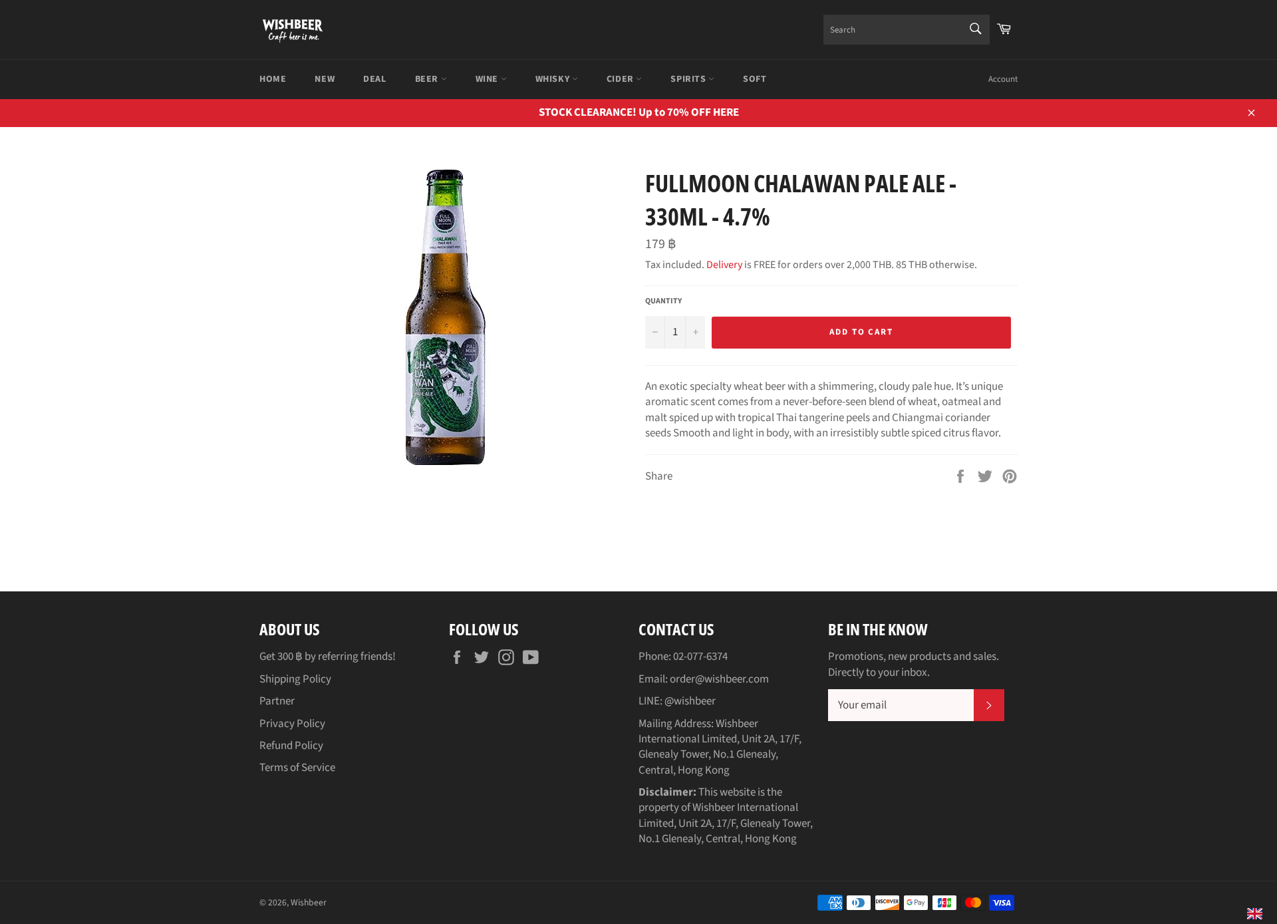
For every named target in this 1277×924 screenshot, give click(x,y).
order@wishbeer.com (719, 679)
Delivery (724, 264)
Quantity (663, 301)
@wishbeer (690, 701)
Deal (374, 79)
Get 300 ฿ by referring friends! (327, 657)
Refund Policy (291, 746)
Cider (622, 79)
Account (1003, 79)
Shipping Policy (295, 679)
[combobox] (906, 30)
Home (272, 79)
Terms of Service (297, 768)
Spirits (689, 79)
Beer (428, 79)
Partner (277, 701)
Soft (754, 79)
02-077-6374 (700, 657)
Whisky (553, 79)
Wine (488, 79)
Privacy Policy (292, 724)
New (325, 79)
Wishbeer (309, 902)
